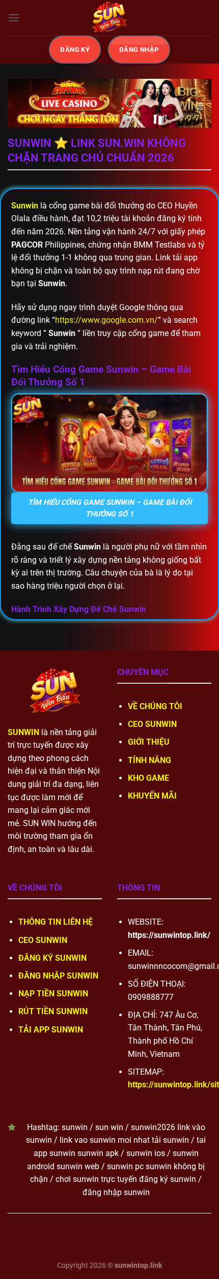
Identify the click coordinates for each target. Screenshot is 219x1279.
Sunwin (24, 205)
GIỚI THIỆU (149, 742)
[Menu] (14, 17)
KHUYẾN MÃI (152, 796)
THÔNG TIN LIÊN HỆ (55, 922)
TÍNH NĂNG (149, 760)
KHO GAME (148, 778)
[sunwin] (109, 18)
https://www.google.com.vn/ (106, 320)
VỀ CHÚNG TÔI (155, 706)
